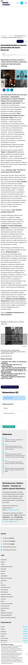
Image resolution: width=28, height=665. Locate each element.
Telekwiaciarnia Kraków (7, 596)
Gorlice (3, 573)
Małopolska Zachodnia (7, 566)
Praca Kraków (4, 589)
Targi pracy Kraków (6, 594)
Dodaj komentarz (9, 426)
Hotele (2, 601)
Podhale (3, 571)
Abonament (4, 580)
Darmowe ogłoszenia (6, 615)
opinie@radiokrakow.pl (13, 510)
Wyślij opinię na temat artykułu (10, 387)
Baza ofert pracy (5, 608)
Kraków (3, 562)
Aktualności (4, 35)
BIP (2, 582)
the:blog (3, 610)
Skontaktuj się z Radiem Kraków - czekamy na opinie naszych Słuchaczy (14, 486)
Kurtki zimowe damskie (6, 603)
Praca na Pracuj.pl (5, 587)
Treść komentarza (9, 413)
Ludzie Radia (4, 576)
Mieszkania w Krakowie (6, 613)
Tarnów (3, 564)
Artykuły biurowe (5, 606)
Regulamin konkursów (6, 578)
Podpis (5, 408)
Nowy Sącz (3, 569)
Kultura (10, 35)
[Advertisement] (14, 21)
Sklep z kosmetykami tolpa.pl (8, 617)
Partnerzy (3, 585)
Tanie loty (3, 599)
